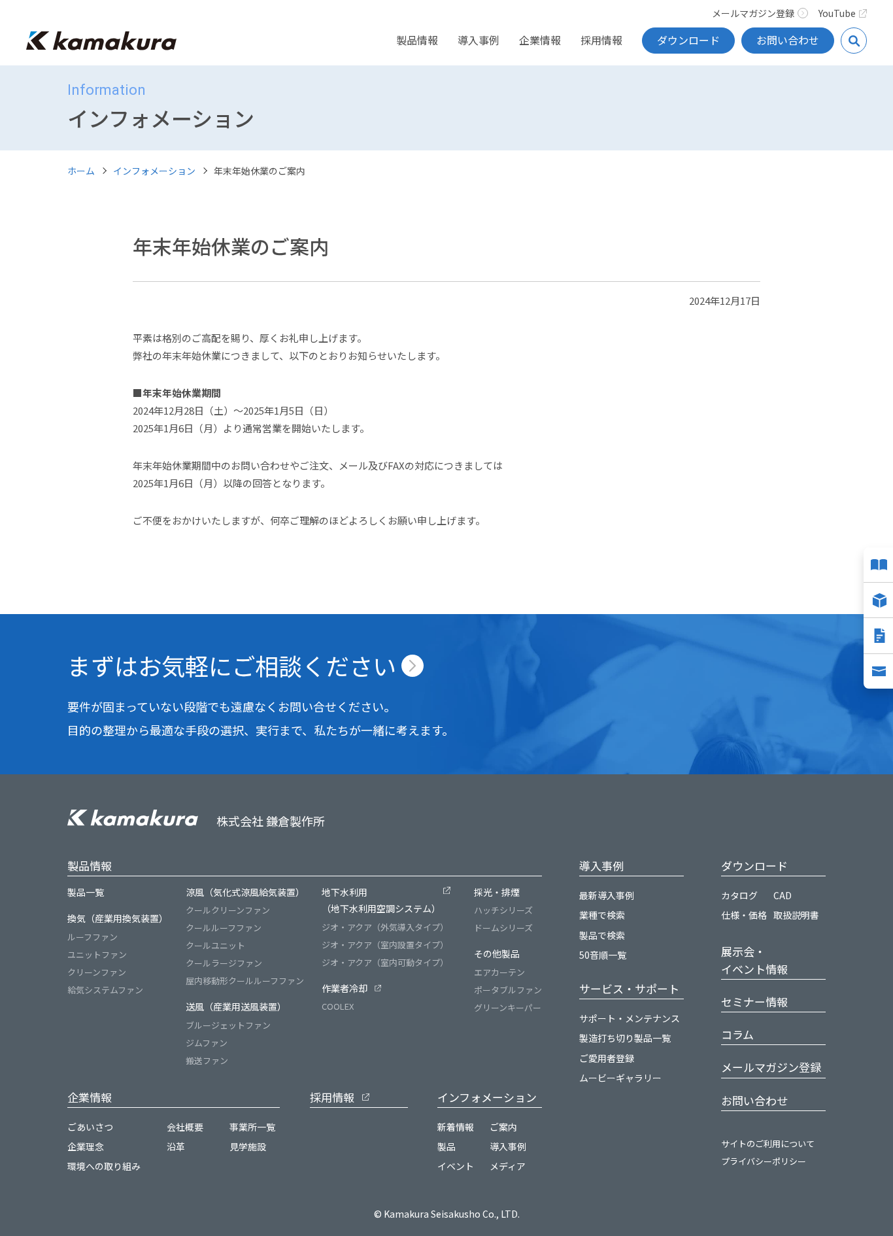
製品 (446, 1146)
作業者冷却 (344, 988)
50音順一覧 (602, 954)
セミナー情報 (754, 1001)
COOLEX (338, 1006)
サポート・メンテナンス (629, 1018)
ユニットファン (97, 954)
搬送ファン (207, 1060)
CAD (782, 895)
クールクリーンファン (228, 910)
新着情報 (455, 1126)
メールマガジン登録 (753, 13)
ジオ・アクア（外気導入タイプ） (385, 927)
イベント (455, 1166)
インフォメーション (154, 170)
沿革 (176, 1146)
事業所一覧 (252, 1126)
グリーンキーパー (507, 1007)
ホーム (81, 170)
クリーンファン (96, 972)
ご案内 (503, 1126)
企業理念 (85, 1146)
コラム (737, 1034)
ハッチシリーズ (503, 910)
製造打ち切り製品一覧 (625, 1037)
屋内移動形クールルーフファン (245, 980)
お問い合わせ (787, 40)
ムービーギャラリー (620, 1077)
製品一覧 (85, 892)
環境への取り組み (104, 1166)
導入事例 (478, 40)
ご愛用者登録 (606, 1058)
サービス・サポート (629, 988)
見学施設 (247, 1146)
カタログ (739, 895)
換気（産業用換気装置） (117, 918)
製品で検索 (602, 935)
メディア (508, 1166)
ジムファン (206, 1043)
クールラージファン (224, 963)
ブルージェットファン (228, 1025)
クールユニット (215, 945)
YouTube (837, 13)
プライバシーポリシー (763, 1161)
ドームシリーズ (503, 927)
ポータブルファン (508, 990)
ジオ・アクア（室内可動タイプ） (385, 962)
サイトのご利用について (768, 1143)
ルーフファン (92, 937)
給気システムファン (105, 990)
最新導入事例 (606, 895)
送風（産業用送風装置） (236, 1006)
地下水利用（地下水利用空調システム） (381, 900)
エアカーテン (499, 972)
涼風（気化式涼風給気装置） (245, 892)
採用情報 (601, 40)
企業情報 (540, 40)
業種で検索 (602, 914)
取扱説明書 (796, 914)
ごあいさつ (90, 1126)
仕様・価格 (744, 914)
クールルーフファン (223, 927)
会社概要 (185, 1126)
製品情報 (417, 40)
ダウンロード (688, 40)
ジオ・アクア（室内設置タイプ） (385, 944)
